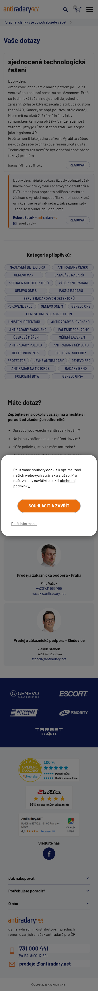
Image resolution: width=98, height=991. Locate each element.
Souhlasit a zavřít (49, 505)
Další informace (24, 523)
